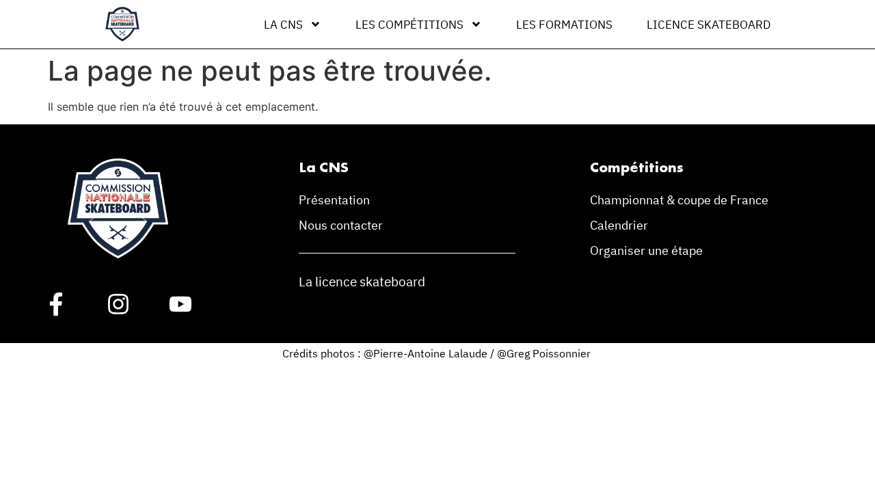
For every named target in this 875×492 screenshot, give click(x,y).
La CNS (283, 24)
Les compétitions (409, 24)
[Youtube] (180, 304)
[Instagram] (118, 304)
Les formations (564, 24)
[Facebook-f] (56, 304)
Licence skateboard (708, 24)
